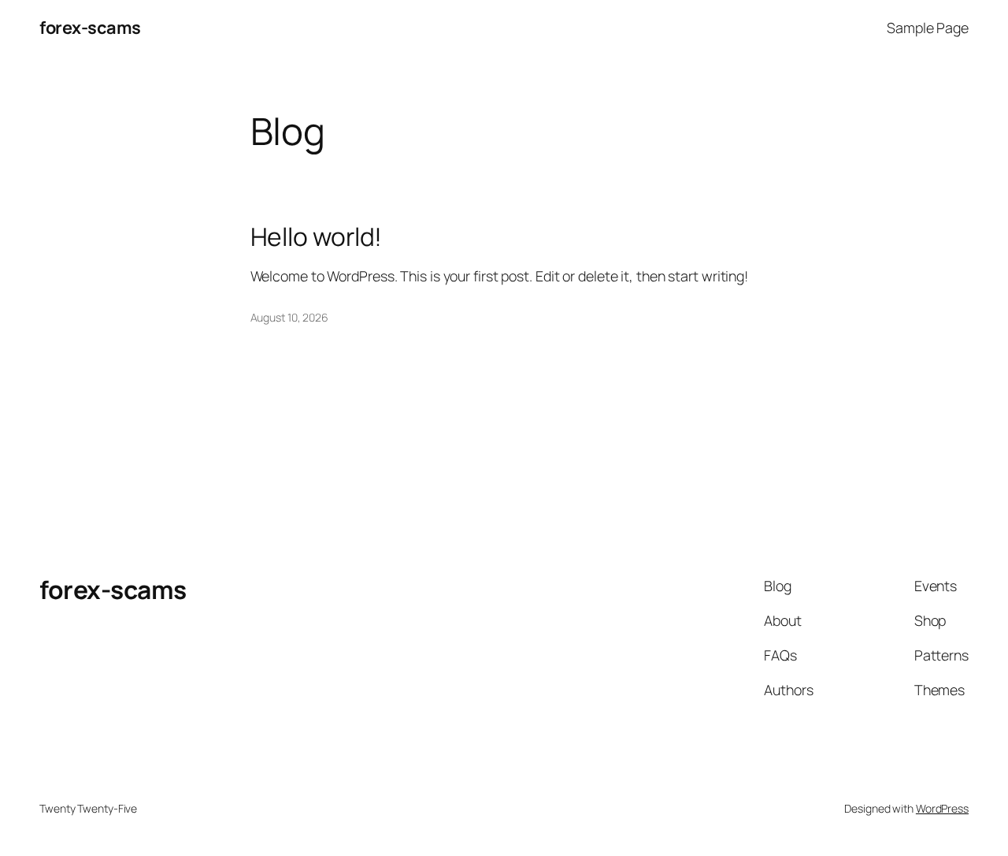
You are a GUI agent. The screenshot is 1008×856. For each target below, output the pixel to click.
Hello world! (316, 237)
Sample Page (928, 27)
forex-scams (90, 27)
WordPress (942, 808)
